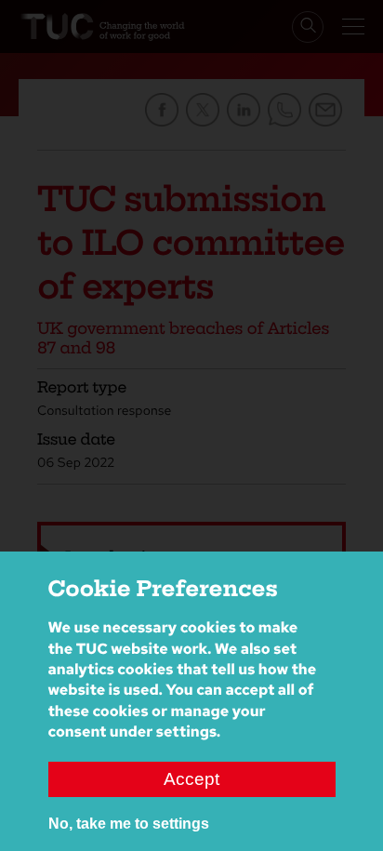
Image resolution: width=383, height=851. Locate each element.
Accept (191, 779)
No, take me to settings (128, 823)
